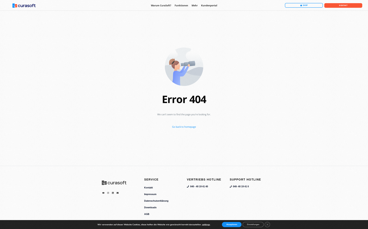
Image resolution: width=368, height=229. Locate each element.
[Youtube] (103, 193)
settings (206, 224)
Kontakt (148, 187)
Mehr (195, 5)
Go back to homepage (184, 126)
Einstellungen (253, 224)
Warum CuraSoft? (161, 5)
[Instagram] (108, 193)
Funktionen (181, 5)
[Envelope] (118, 193)
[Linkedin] (113, 193)
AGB (146, 214)
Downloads (150, 207)
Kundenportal (209, 5)
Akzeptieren (231, 224)
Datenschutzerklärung (156, 201)
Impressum (150, 194)
